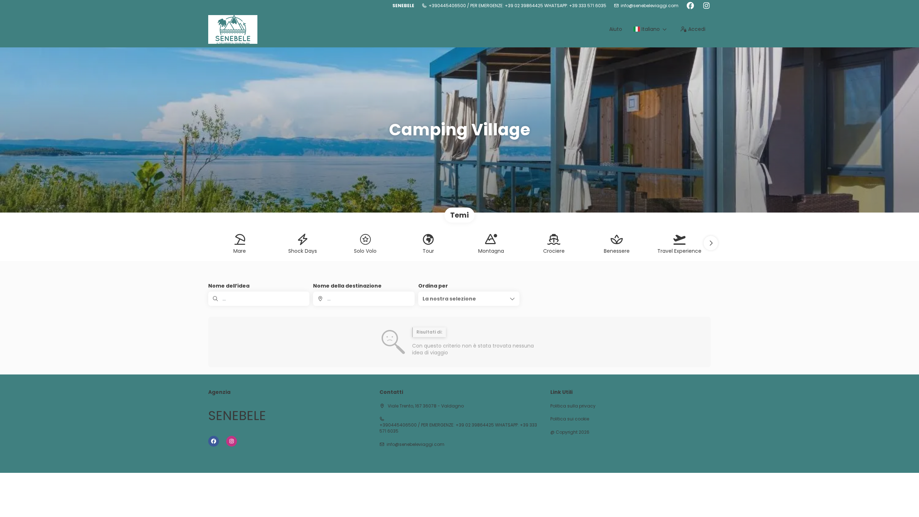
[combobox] (363, 299)
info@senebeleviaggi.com (649, 6)
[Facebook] (690, 6)
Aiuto (615, 29)
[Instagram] (706, 6)
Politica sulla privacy (573, 406)
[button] (711, 243)
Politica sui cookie (569, 419)
